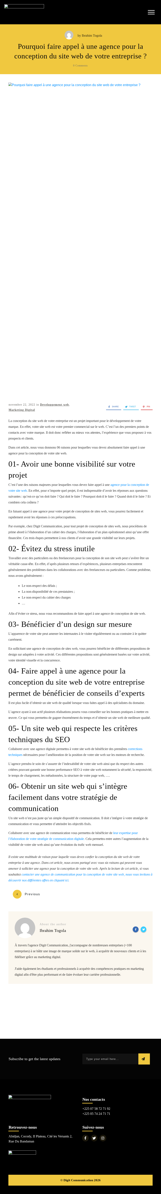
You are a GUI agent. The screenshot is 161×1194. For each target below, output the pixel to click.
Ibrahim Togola (92, 35)
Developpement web (54, 404)
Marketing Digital (22, 409)
